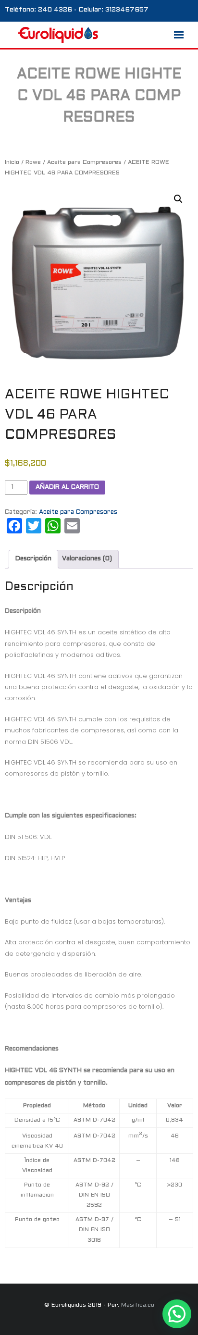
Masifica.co (137, 1305)
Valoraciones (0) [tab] (87, 559)
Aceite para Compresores (84, 162)
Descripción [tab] (33, 559)
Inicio (12, 162)
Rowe (33, 162)
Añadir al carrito (67, 487)
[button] (178, 199)
